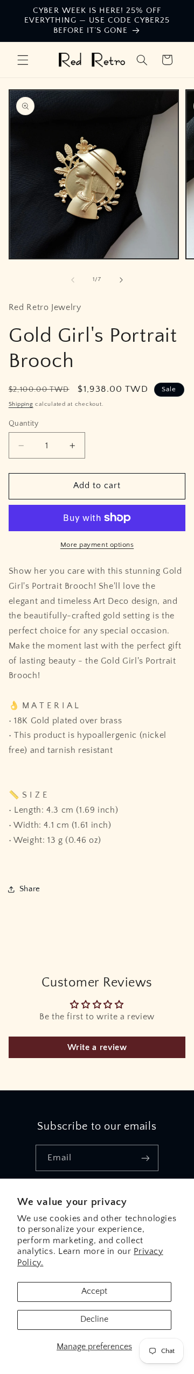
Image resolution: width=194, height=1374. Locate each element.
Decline (94, 1319)
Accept (94, 1291)
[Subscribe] (145, 1158)
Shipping (21, 404)
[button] (22, 59)
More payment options (97, 544)
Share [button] (29, 889)
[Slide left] (73, 280)
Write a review (97, 1047)
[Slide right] (121, 280)
